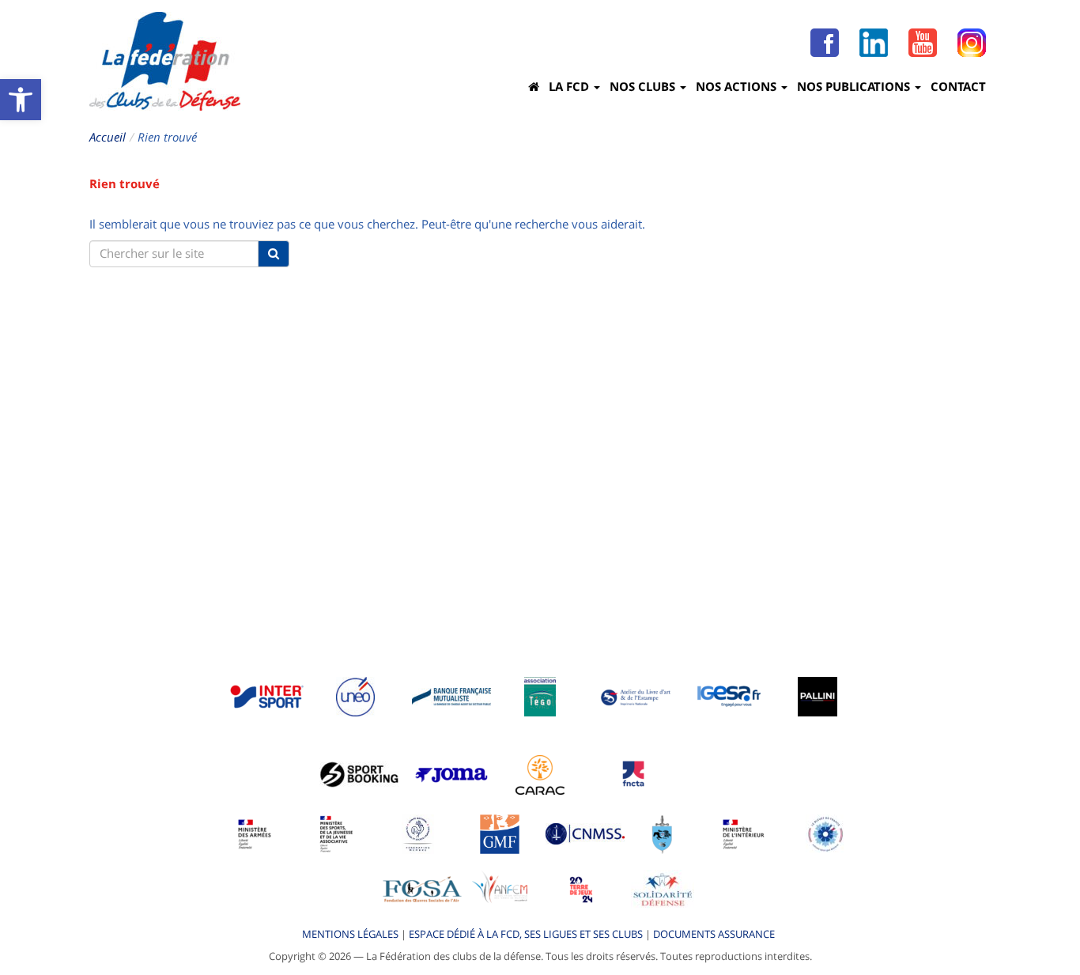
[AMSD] (662, 833)
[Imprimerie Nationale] (636, 695)
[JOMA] (451, 773)
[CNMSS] (585, 833)
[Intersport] (266, 695)
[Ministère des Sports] (337, 833)
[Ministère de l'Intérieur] (744, 833)
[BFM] (451, 695)
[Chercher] (273, 253)
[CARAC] (540, 773)
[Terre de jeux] (581, 888)
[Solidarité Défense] (662, 888)
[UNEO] (355, 695)
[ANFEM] (499, 888)
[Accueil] (533, 86)
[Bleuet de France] (825, 833)
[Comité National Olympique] (418, 833)
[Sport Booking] (358, 773)
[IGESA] (728, 695)
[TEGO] (540, 695)
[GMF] (499, 833)
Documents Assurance (714, 934)
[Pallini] (817, 695)
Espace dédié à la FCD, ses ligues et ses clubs (526, 934)
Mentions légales (350, 934)
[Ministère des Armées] (255, 833)
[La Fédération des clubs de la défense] (164, 61)
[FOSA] (422, 888)
